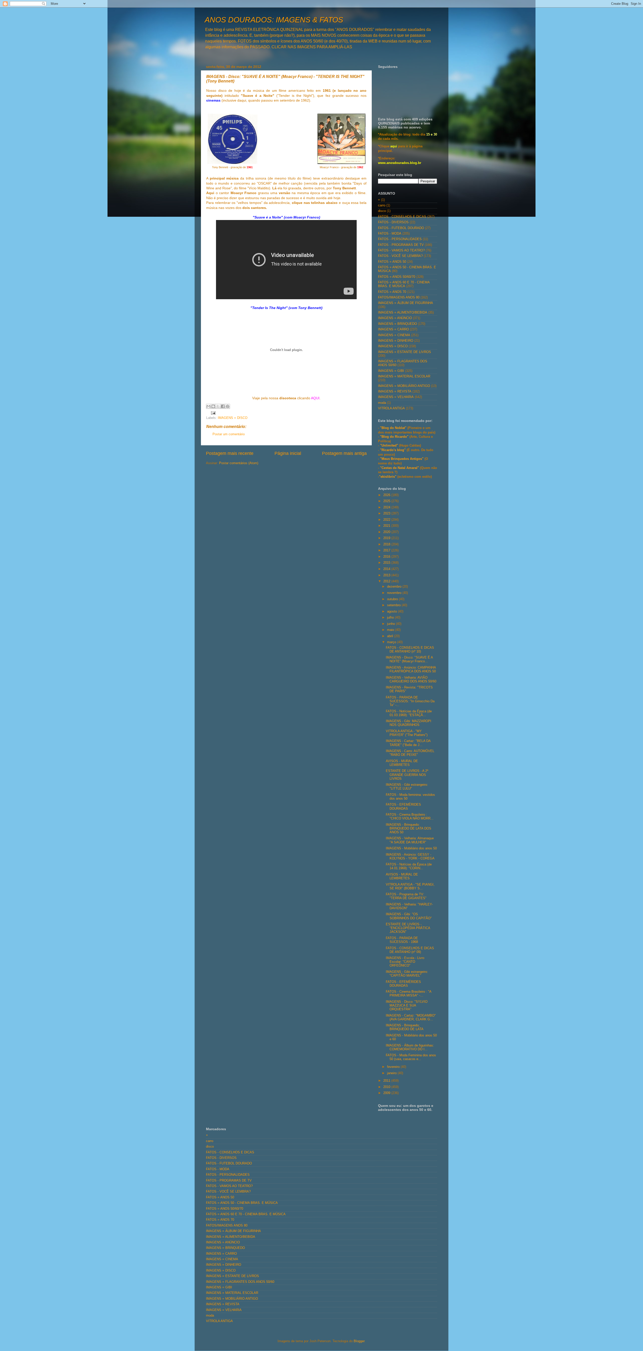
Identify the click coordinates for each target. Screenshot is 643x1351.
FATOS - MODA (389, 233)
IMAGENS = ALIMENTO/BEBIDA (402, 312)
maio (391, 630)
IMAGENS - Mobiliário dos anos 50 (411, 848)
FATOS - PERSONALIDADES (400, 239)
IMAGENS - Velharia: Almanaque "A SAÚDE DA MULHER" (410, 840)
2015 (387, 562)
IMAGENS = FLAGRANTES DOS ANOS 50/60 (240, 1282)
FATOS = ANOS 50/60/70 (396, 277)
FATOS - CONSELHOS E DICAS (402, 217)
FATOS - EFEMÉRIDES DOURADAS (403, 806)
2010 (387, 1087)
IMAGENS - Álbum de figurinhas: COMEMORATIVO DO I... (410, 1047)
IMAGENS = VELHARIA (396, 397)
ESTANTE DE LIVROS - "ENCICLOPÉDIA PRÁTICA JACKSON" (408, 928)
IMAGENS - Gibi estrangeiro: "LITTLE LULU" (407, 786)
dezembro (394, 586)
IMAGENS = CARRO (393, 329)
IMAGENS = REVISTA (394, 391)
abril (390, 636)
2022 (387, 519)
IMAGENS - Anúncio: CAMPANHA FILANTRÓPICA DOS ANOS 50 (411, 669)
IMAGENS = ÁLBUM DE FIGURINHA (405, 303)
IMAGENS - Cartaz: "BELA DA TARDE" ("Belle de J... (408, 743)
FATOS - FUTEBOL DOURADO (401, 228)
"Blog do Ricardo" (394, 437)
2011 (387, 1080)
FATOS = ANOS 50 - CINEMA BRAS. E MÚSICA (242, 1203)
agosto (392, 611)
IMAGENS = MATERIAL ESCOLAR (404, 376)
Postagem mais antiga (344, 453)
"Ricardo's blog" (393, 450)
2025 (387, 501)
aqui (393, 146)
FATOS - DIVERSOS (393, 222)
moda (382, 403)
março (392, 642)
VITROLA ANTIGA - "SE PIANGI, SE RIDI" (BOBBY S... (410, 886)
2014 (387, 569)
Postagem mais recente (229, 453)
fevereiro (394, 1067)
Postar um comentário (228, 434)
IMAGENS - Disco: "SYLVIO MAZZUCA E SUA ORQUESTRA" (406, 1005)
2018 (387, 544)
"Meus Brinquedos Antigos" (402, 459)
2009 (387, 1093)
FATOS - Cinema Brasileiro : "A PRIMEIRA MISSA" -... (408, 993)
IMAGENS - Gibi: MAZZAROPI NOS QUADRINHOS (408, 723)
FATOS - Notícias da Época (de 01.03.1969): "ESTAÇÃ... (409, 713)
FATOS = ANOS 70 (392, 292)
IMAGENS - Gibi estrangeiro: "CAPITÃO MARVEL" (407, 973)
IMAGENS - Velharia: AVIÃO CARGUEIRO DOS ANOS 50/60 (411, 679)
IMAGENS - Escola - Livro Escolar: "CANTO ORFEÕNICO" (405, 961)
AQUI (315, 398)
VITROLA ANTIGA (391, 408)
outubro (393, 599)
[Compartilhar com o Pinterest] (227, 406)
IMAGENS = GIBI (391, 371)
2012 (387, 581)
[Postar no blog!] (213, 406)
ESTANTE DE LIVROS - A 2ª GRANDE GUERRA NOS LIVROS (407, 774)
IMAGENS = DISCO (232, 418)
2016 (387, 556)
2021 (387, 526)
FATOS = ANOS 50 (392, 262)
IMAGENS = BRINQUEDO (397, 324)
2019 (387, 538)
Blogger (359, 1341)
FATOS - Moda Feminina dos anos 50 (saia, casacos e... (411, 1057)
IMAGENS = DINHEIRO (395, 340)
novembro (394, 593)
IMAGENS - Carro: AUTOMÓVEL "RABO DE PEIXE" (410, 753)
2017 (387, 550)
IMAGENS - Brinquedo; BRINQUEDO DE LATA (404, 1027)
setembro (394, 605)
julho (391, 617)
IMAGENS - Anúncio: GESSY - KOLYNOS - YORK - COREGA (410, 856)
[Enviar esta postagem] (212, 413)
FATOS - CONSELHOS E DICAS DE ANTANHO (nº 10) (410, 649)
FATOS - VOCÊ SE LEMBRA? (400, 256)
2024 (387, 507)
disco (382, 211)
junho (391, 624)
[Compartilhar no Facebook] (222, 406)
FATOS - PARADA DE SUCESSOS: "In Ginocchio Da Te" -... (410, 701)
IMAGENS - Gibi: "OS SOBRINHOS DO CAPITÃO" (409, 916)
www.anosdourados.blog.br (399, 163)
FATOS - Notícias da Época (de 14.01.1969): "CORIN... (409, 866)
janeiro (392, 1073)
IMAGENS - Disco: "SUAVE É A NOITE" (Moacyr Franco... (409, 659)
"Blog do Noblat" (393, 428)
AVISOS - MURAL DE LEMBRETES (402, 763)
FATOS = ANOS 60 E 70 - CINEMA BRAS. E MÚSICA (404, 284)
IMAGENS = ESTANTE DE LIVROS (404, 352)
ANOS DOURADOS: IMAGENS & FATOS (274, 20)
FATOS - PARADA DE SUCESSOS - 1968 (402, 940)
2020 (387, 532)
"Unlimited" (389, 445)
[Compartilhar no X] (218, 406)
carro (381, 205)
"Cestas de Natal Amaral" (400, 468)
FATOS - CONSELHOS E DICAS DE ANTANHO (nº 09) (410, 950)
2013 (387, 575)
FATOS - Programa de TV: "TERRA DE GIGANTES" (406, 896)
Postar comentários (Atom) (238, 463)
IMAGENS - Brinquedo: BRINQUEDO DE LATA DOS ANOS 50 (408, 828)
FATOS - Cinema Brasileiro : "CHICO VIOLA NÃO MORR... (410, 816)
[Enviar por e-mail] (208, 406)
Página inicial (288, 453)
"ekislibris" (387, 476)
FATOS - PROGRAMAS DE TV (401, 245)
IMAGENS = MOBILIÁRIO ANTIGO (404, 386)
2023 (387, 513)
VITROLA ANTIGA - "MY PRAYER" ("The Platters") (406, 733)
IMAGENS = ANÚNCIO (395, 318)
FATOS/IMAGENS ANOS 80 (398, 297)
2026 (387, 495)
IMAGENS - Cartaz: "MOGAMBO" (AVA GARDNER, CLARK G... (411, 1017)
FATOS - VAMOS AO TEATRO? (401, 250)
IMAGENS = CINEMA (394, 335)
